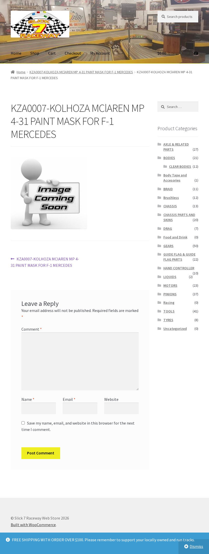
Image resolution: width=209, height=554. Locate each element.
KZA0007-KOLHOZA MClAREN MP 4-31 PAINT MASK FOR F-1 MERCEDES (81, 72)
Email (69, 399)
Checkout (73, 53)
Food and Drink (175, 237)
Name (27, 399)
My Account (100, 53)
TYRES (168, 320)
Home (16, 53)
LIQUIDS (169, 276)
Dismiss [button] (196, 546)
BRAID (168, 189)
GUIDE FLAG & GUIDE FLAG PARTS (179, 257)
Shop (34, 53)
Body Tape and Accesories (175, 178)
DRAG (167, 228)
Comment (31, 329)
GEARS (168, 246)
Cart (52, 53)
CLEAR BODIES (180, 166)
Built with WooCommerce (33, 524)
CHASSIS (170, 206)
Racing (168, 302)
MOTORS (170, 285)
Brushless (171, 197)
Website (111, 399)
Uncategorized (175, 328)
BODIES (169, 157)
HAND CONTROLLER (178, 268)
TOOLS (169, 311)
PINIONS (170, 294)
